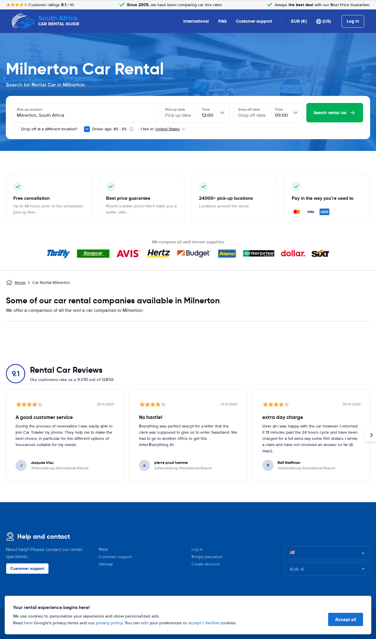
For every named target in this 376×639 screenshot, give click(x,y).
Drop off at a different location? (48, 129)
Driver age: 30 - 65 (109, 129)
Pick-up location (29, 109)
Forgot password (207, 556)
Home (20, 282)
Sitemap (106, 564)
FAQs (103, 549)
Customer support (254, 21)
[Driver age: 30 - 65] (87, 129)
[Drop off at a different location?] (16, 129)
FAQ (222, 21)
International (196, 21)
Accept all (345, 619)
